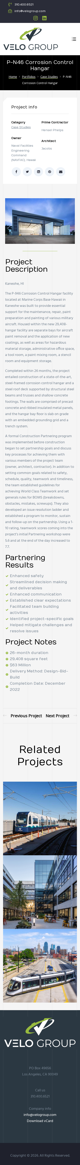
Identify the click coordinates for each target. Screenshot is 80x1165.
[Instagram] (35, 18)
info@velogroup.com (40, 1115)
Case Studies (21, 127)
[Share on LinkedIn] (38, 171)
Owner (16, 138)
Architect (48, 141)
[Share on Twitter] (27, 171)
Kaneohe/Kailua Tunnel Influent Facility (61, 715)
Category (18, 122)
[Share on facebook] (16, 171)
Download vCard (40, 1121)
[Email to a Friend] (60, 171)
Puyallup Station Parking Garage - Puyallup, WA (22, 715)
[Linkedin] (44, 18)
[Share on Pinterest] (49, 171)
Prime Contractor (54, 122)
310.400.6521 (40, 1097)
